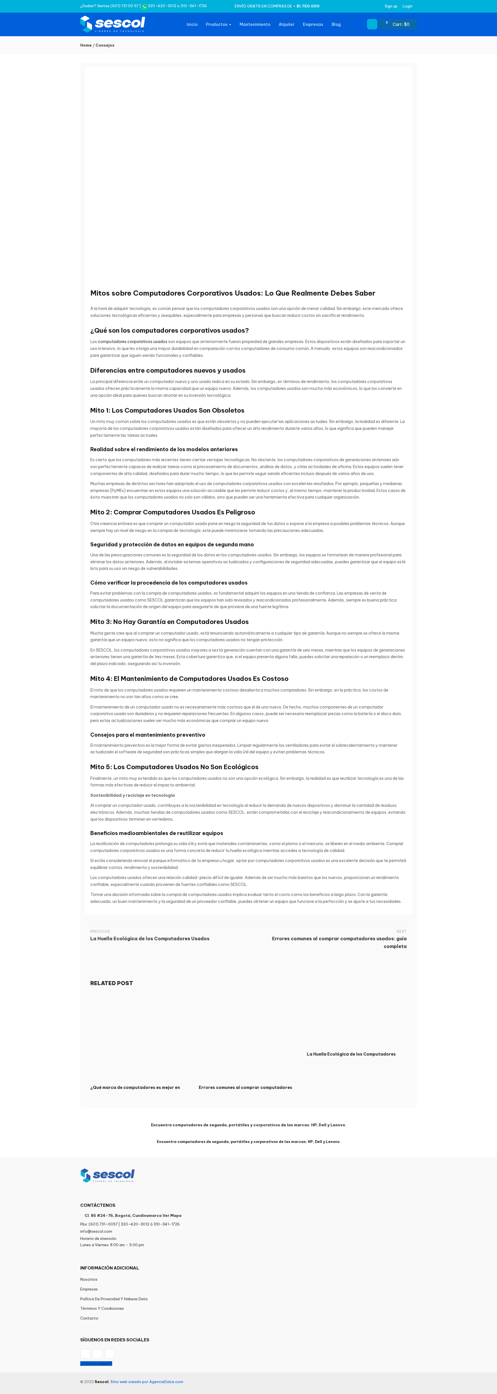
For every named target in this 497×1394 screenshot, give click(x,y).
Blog (336, 24)
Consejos (104, 45)
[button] (400, 24)
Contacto (89, 1318)
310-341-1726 (194, 5)
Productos (217, 24)
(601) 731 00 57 (124, 5)
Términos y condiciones (102, 1308)
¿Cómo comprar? (96, 1363)
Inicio (192, 24)
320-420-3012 (161, 5)
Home (86, 45)
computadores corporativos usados (132, 341)
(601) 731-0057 (103, 1224)
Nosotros (89, 1279)
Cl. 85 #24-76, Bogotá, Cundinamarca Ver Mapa (133, 1215)
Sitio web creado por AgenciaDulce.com (146, 1381)
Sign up (391, 6)
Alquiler (287, 24)
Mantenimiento (255, 24)
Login (407, 6)
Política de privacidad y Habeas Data (114, 1299)
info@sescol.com (96, 1231)
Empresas (313, 24)
